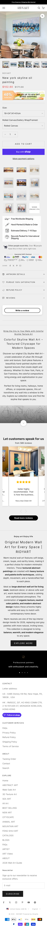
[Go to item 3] (21, 64)
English (35, 909)
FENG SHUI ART (10, 831)
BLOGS (5, 840)
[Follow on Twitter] (10, 902)
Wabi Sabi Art (9, 790)
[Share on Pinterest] (17, 266)
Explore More (23, 643)
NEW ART (7, 812)
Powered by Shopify (30, 914)
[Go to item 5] (36, 64)
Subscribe (13, 894)
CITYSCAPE (8, 817)
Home (5, 780)
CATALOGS (7, 835)
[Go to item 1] (5, 64)
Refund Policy (9, 737)
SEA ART (6, 799)
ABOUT (6, 858)
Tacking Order (9, 759)
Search (5, 768)
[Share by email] (20, 266)
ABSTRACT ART (10, 785)
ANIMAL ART (8, 822)
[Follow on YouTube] (28, 902)
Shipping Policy (9, 742)
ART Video (7, 854)
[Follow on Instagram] (16, 902)
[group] (23, 414)
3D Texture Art (9, 794)
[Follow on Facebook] (3, 902)
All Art (5, 803)
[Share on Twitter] (13, 266)
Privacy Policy (9, 732)
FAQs (4, 728)
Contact (6, 763)
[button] (21, 511)
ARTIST (6, 849)
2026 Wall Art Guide (12, 863)
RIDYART (6, 73)
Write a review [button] (22, 310)
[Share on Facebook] (10, 266)
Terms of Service (10, 746)
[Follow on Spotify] (35, 902)
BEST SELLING (9, 808)
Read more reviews (23, 518)
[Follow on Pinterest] (22, 902)
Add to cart (23, 144)
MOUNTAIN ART (10, 826)
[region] (23, 661)
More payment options (23, 158)
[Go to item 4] (29, 64)
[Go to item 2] (13, 64)
